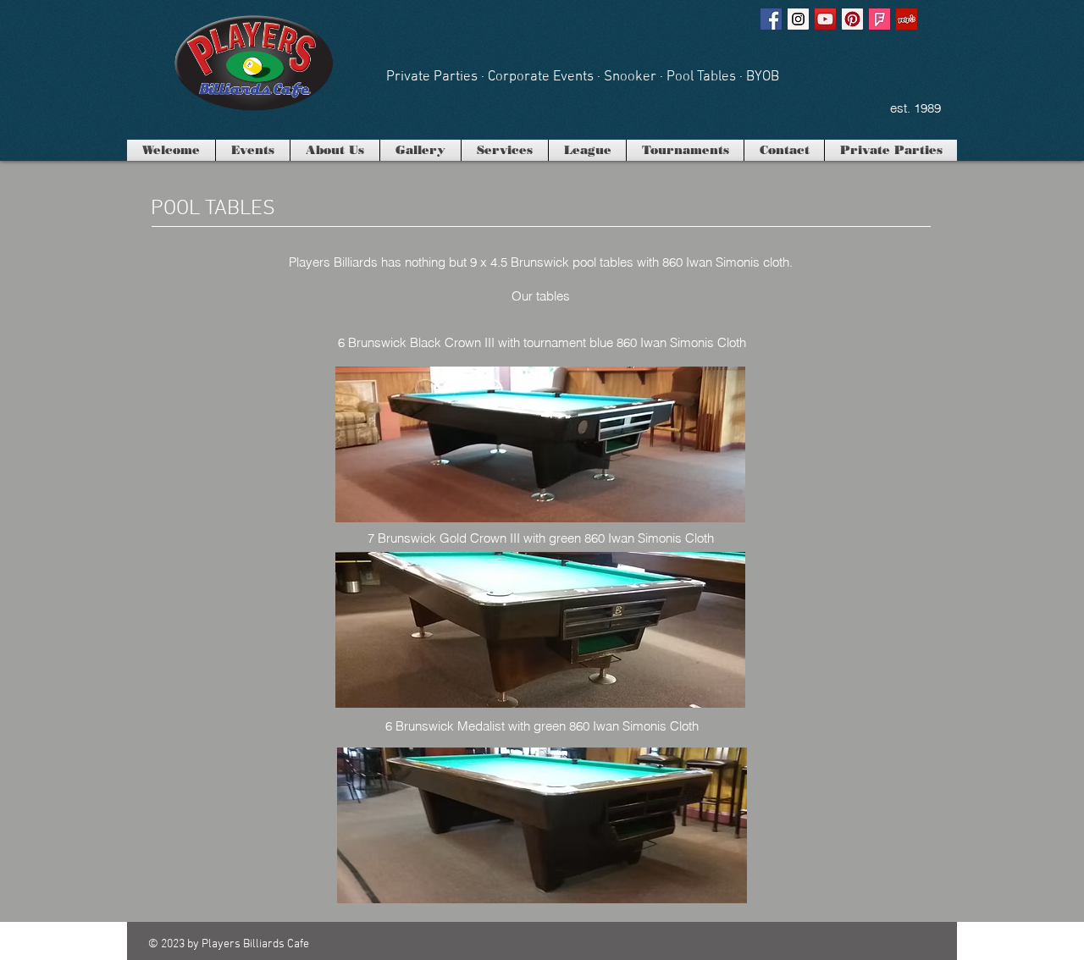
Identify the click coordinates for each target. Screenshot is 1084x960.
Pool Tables (701, 77)
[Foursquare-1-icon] (879, 19)
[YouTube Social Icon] (825, 19)
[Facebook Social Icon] (771, 19)
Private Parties (432, 77)
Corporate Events (541, 77)
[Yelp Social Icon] (906, 19)
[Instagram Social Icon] (798, 19)
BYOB (762, 77)
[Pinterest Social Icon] (852, 19)
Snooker (630, 77)
